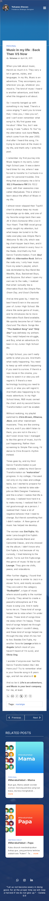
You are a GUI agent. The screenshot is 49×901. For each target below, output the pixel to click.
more (10, 794)
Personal (11, 46)
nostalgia (20, 704)
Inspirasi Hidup (15, 840)
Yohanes (13, 58)
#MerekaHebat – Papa (20, 842)
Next (35, 717)
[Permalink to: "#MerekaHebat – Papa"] (24, 820)
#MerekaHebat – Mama (21, 780)
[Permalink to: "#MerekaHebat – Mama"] (24, 757)
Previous (16, 717)
